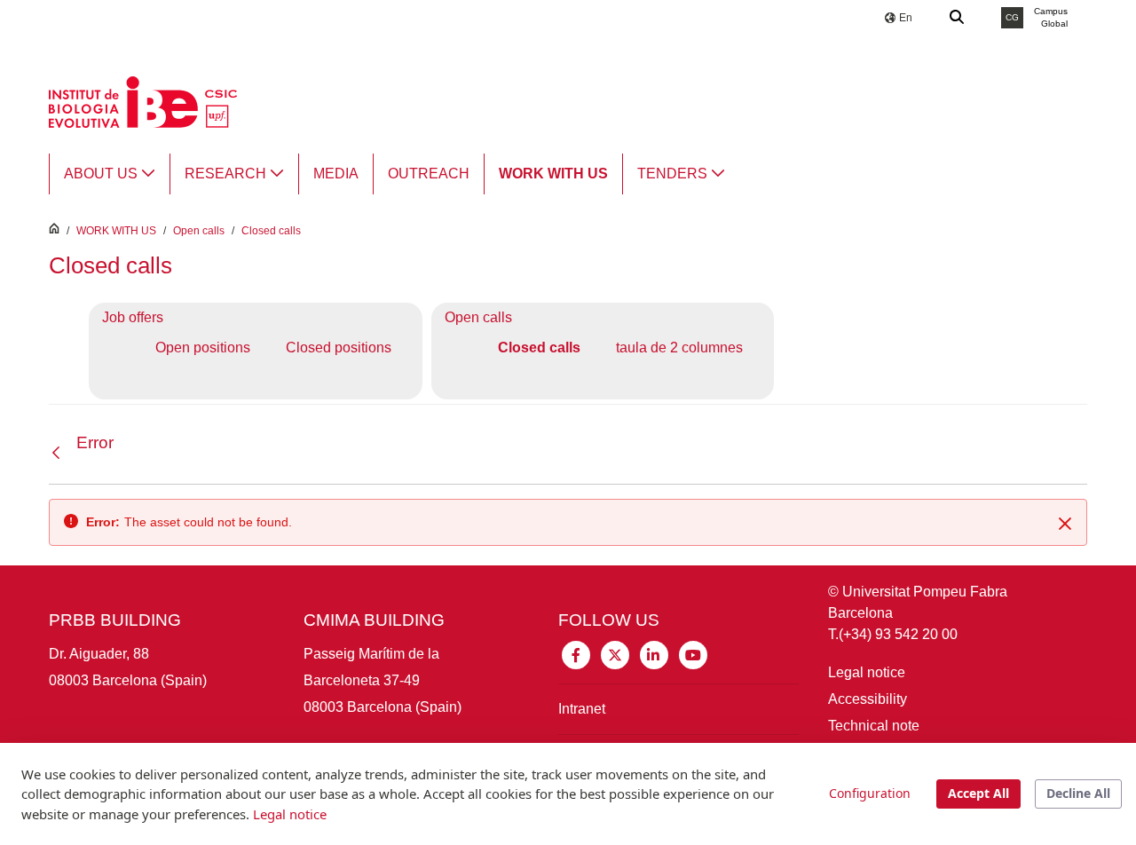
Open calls (199, 231)
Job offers (132, 317)
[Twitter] (615, 653)
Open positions (202, 347)
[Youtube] (693, 653)
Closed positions (338, 347)
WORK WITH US (116, 231)
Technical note (873, 725)
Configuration (870, 793)
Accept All (978, 793)
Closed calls (271, 231)
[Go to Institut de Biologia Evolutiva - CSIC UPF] (143, 100)
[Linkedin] (654, 653)
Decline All (1078, 793)
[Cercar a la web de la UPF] (957, 18)
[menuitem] (110, 174)
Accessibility (867, 699)
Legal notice (866, 672)
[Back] (60, 453)
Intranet (581, 708)
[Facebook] (576, 653)
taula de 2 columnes (679, 347)
